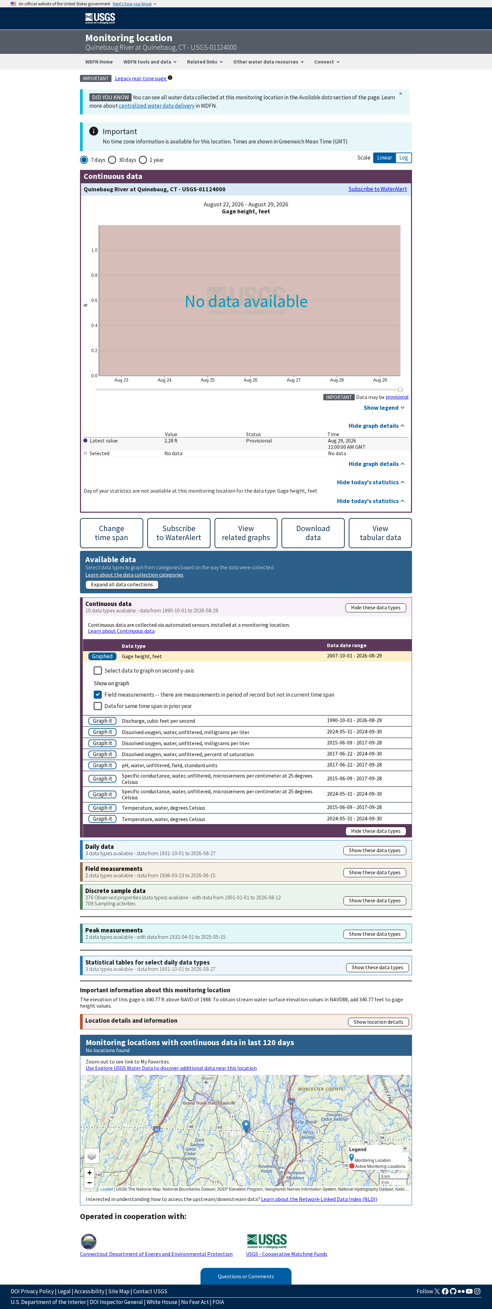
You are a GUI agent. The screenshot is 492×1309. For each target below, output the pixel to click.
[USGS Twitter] (437, 1293)
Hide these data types (376, 607)
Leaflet (106, 1189)
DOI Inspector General (116, 1302)
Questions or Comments (246, 1276)
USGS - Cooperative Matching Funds (286, 1253)
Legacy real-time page (140, 78)
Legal (64, 1291)
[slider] (400, 389)
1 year (157, 160)
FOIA (218, 1302)
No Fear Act (195, 1302)
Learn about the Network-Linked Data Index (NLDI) (319, 1199)
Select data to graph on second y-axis (149, 670)
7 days (98, 160)
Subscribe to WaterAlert (377, 189)
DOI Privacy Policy (32, 1291)
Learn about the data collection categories (134, 574)
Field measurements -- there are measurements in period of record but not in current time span (219, 694)
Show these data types (375, 850)
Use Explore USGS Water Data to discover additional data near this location (171, 1068)
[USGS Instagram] (477, 1293)
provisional (397, 397)
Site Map (119, 1291)
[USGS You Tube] (469, 1293)
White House (162, 1302)
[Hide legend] (405, 1149)
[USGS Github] (453, 1293)
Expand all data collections (122, 584)
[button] (246, 1126)
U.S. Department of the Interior (48, 1302)
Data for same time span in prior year (148, 706)
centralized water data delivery (156, 105)
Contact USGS (150, 1291)
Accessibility (89, 1291)
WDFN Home (99, 62)
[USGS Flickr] (461, 1293)
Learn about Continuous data (121, 630)
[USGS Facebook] (445, 1293)
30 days (127, 160)
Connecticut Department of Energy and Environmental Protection (156, 1253)
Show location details (378, 1021)
